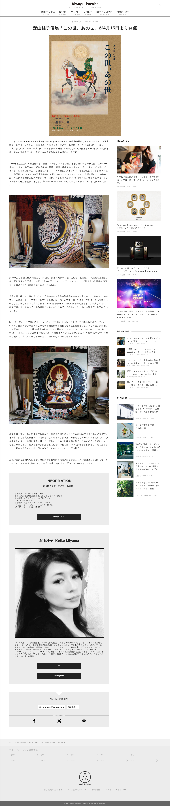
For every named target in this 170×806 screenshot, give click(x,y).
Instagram (59, 676)
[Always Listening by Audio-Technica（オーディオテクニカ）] (85, 783)
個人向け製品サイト (53, 790)
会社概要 (96, 790)
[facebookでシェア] (34, 721)
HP (59, 666)
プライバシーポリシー (115, 790)
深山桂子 (73, 707)
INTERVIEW (48, 13)
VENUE (88, 13)
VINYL (75, 13)
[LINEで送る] (84, 721)
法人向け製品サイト (77, 790)
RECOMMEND (104, 13)
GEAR (62, 13)
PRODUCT (123, 13)
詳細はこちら (59, 517)
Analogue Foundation (52, 707)
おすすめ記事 (77, 22)
